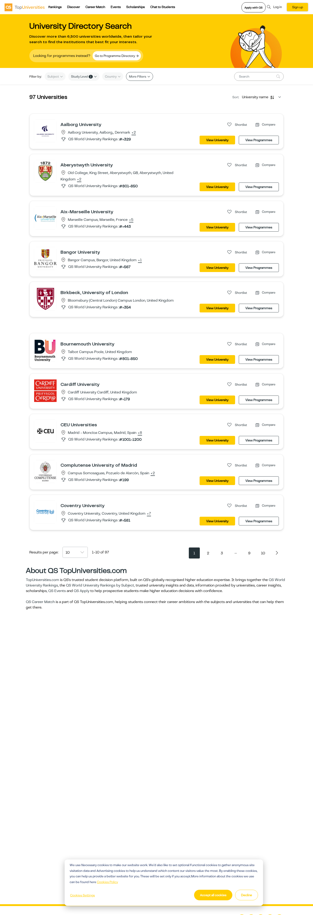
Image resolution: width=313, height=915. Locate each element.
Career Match (95, 7)
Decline (246, 895)
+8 (140, 432)
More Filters (138, 76)
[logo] (25, 7)
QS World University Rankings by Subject (100, 585)
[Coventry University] (45, 511)
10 (263, 553)
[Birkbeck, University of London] (45, 298)
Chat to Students (162, 7)
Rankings (55, 7)
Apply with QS (253, 7)
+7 (149, 513)
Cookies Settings (82, 895)
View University (217, 140)
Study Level (81, 76)
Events (116, 7)
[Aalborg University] (45, 130)
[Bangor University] (45, 258)
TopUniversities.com (42, 580)
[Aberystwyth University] (45, 171)
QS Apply (81, 591)
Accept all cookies (213, 895)
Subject (53, 76)
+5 (131, 219)
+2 (134, 132)
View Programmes (258, 140)
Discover (73, 7)
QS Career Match (40, 602)
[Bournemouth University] (45, 350)
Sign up (297, 7)
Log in (277, 7)
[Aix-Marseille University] (45, 218)
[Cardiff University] (45, 390)
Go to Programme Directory (115, 56)
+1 (140, 260)
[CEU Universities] (45, 431)
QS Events (57, 591)
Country (111, 76)
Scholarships (135, 7)
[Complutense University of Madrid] (45, 471)
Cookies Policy (107, 882)
